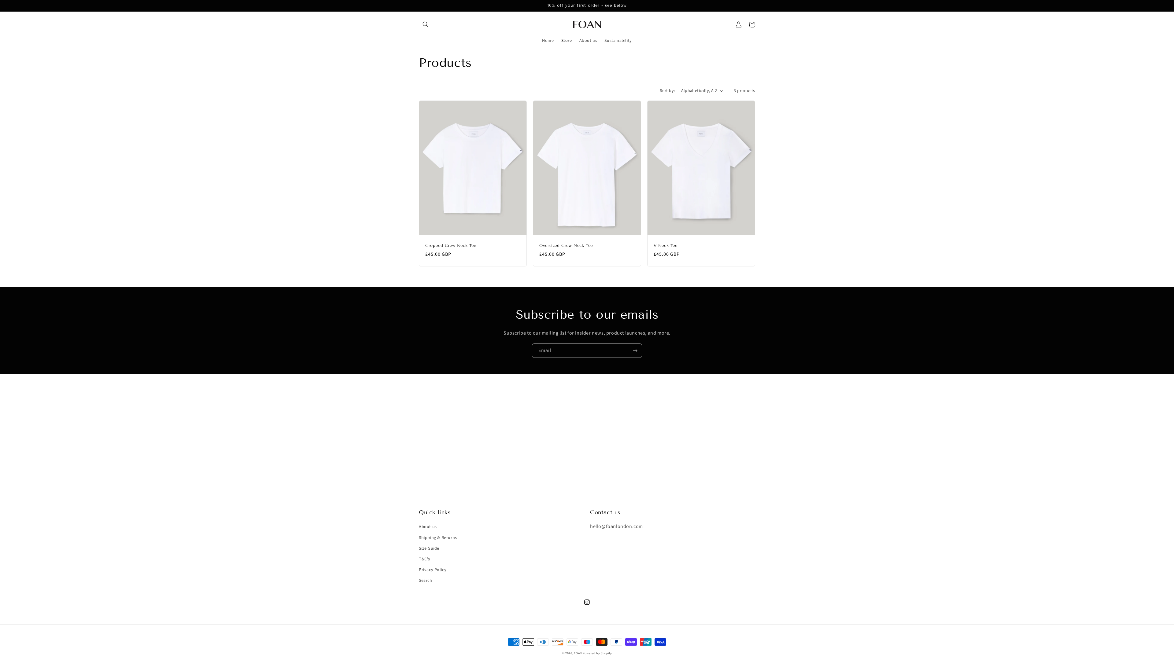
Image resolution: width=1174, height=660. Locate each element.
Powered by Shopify (597, 653)
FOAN (578, 653)
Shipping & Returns (438, 538)
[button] (425, 24)
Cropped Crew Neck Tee (450, 245)
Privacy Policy (432, 570)
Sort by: (667, 91)
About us (428, 527)
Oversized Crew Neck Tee (566, 245)
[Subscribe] (635, 350)
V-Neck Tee (665, 245)
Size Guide (429, 548)
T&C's (424, 559)
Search (425, 581)
